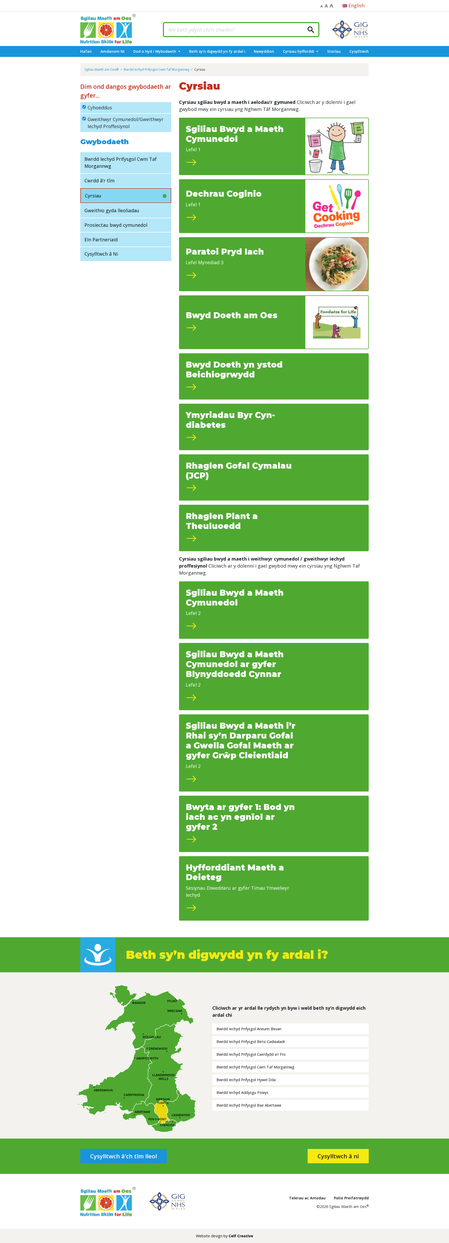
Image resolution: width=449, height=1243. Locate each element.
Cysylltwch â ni (338, 1156)
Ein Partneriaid (101, 239)
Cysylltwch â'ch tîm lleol (123, 1156)
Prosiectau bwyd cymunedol (115, 225)
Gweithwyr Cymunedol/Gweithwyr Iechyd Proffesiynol (125, 122)
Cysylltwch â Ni (101, 254)
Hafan (86, 51)
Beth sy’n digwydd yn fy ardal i (217, 51)
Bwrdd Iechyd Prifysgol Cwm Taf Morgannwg (120, 162)
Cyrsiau (93, 195)
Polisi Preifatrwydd (351, 1197)
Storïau (334, 51)
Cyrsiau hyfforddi (299, 51)
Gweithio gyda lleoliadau (111, 210)
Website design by (224, 1235)
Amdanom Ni (112, 51)
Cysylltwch (359, 51)
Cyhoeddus (100, 107)
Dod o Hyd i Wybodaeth (155, 51)
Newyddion (264, 51)
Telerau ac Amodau (307, 1197)
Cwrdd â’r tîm (99, 180)
